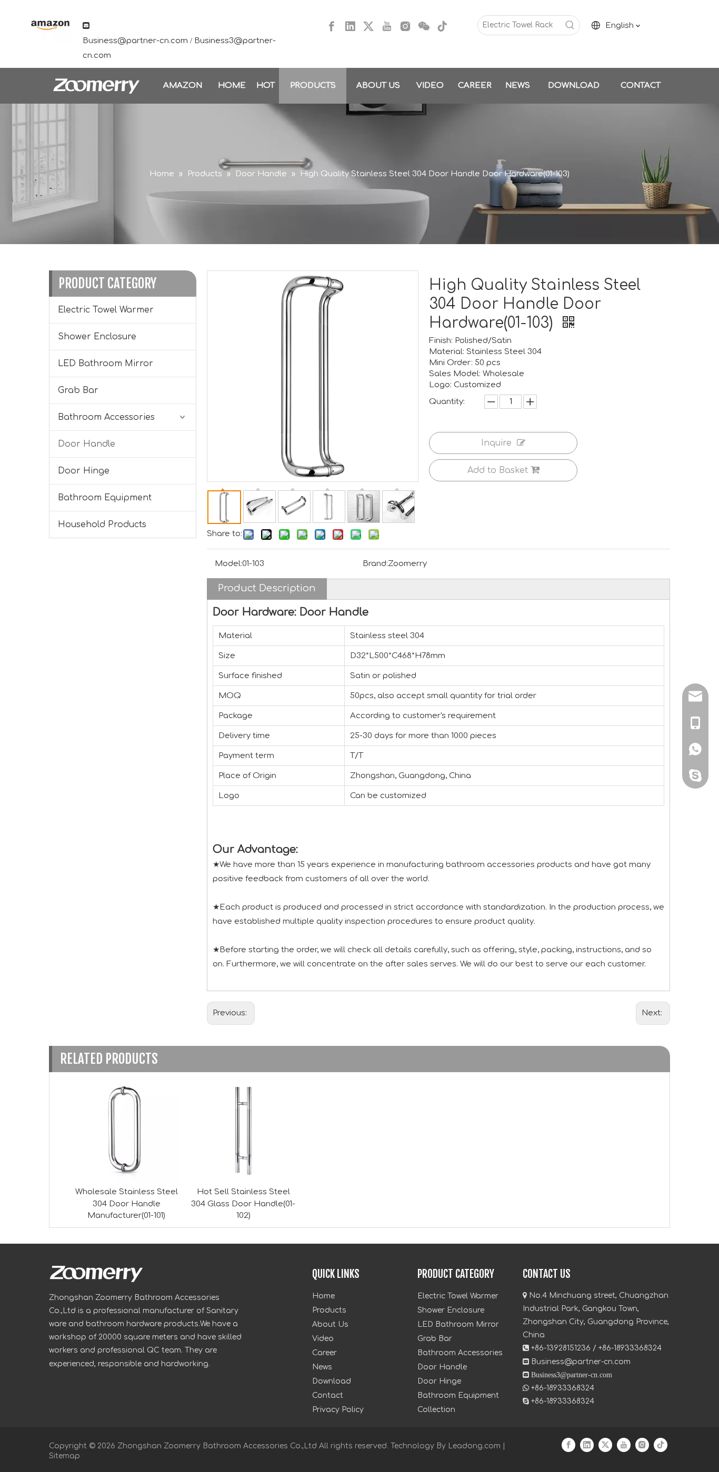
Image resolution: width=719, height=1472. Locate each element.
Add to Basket (497, 470)
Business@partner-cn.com (135, 40)
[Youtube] (387, 26)
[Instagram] (405, 26)
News (322, 1367)
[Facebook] (331, 26)
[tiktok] (442, 26)
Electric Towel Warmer (106, 310)
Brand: (375, 563)
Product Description (267, 588)
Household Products (102, 524)
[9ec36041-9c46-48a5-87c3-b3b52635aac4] (49, 25)
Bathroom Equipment (105, 497)
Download (331, 1381)
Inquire (496, 443)
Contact (327, 1395)
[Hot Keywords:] (570, 25)
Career (324, 1353)
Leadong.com (474, 1446)
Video (323, 1339)
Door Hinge (83, 471)
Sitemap (64, 1456)
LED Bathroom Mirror (105, 363)
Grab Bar (78, 390)
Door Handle (86, 444)
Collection (436, 1410)
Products (329, 1310)
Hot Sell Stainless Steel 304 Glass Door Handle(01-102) (243, 1203)
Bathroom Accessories (106, 417)
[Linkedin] (350, 26)
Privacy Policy (338, 1410)
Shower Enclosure (97, 336)
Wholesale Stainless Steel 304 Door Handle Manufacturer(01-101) (126, 1203)
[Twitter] (368, 26)
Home (323, 1296)
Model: (228, 563)
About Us (330, 1324)
